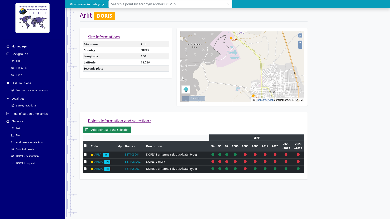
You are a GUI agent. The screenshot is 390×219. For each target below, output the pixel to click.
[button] (106, 155)
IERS (18, 61)
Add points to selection (29, 142)
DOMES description (27, 156)
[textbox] (168, 4)
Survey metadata (25, 105)
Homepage (19, 46)
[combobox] (170, 4)
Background (19, 54)
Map (18, 135)
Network (17, 121)
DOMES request (25, 163)
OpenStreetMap (265, 100)
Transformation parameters (31, 90)
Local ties (17, 98)
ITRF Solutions (21, 83)
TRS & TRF (21, 68)
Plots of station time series (29, 114)
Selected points (24, 149)
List (17, 128)
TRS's (18, 75)
